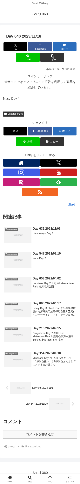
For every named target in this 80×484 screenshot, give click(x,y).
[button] (52, 57)
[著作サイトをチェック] (21, 163)
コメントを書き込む (40, 434)
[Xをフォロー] (58, 163)
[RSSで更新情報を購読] (40, 192)
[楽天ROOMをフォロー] (21, 182)
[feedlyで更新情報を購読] (58, 182)
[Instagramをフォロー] (21, 172)
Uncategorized (15, 113)
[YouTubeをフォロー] (58, 172)
